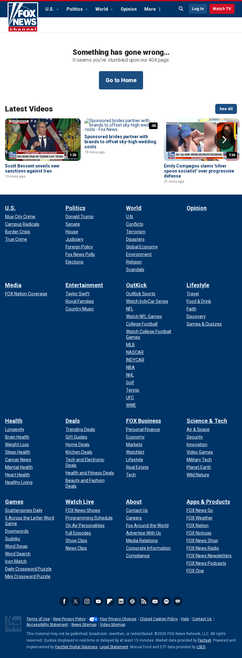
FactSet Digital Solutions (76, 647)
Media (13, 285)
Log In (198, 8)
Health (13, 420)
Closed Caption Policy (159, 619)
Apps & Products (208, 501)
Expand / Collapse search (181, 9)
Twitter (75, 601)
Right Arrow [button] (224, 140)
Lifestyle (198, 285)
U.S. (50, 9)
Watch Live (80, 501)
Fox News (23, 17)
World (102, 9)
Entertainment (84, 285)
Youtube (98, 601)
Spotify (166, 601)
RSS (143, 601)
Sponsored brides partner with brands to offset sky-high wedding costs (120, 141)
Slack (132, 601)
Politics (75, 9)
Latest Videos (29, 109)
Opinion (129, 9)
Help (185, 619)
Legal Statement (114, 647)
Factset (204, 640)
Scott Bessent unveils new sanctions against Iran (32, 168)
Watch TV (222, 8)
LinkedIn (121, 601)
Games (14, 501)
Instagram (87, 601)
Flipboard (109, 601)
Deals (73, 420)
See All (226, 109)
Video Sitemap (112, 624)
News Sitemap (84, 624)
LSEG (201, 647)
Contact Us (202, 619)
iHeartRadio (177, 601)
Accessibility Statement (47, 624)
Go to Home (121, 80)
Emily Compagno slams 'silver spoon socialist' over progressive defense (199, 171)
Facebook (64, 601)
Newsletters (155, 601)
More (150, 9)
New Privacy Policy (69, 619)
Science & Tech (207, 420)
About (134, 501)
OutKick (136, 285)
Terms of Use (38, 619)
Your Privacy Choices (118, 619)
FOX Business (143, 420)
